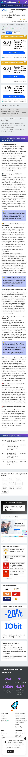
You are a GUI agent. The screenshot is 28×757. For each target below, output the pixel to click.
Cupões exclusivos (20, 716)
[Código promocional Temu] (7, 594)
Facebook (4, 718)
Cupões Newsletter (20, 718)
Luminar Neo (19, 487)
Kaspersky (4, 487)
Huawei (19, 483)
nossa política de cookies (13, 747)
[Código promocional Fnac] (16, 599)
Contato (3, 737)
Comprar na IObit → (8, 539)
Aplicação (4, 720)
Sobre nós (4, 733)
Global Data (5, 492)
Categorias (18, 5)
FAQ (2, 735)
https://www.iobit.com (7, 540)
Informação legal (19, 733)
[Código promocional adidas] (7, 589)
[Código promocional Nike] (16, 594)
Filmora (11, 479)
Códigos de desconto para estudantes (21, 721)
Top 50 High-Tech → (8, 578)
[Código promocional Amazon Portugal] (16, 589)
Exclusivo (10, 5)
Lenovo (18, 479)
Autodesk (11, 487)
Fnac (4, 479)
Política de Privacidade (18, 736)
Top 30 (3, 5)
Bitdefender (12, 483)
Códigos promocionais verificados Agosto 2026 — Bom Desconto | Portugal (10, 2)
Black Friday (18, 727)
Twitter (3, 716)
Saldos (17, 724)
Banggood (4, 483)
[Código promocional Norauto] (7, 599)
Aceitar (10, 751)
